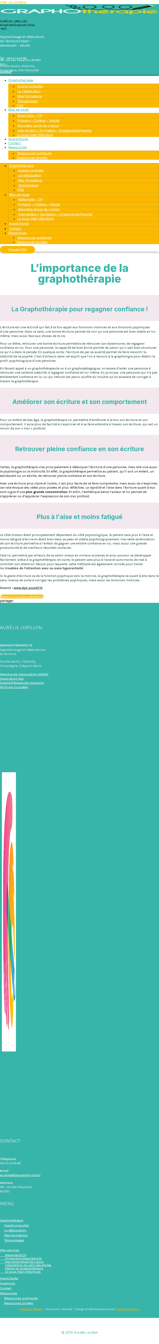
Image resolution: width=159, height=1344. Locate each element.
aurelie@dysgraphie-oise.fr (20, 1175)
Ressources (17, 147)
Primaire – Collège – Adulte (38, 121)
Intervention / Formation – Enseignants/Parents (54, 130)
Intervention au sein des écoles (28, 1265)
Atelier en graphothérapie (24, 1268)
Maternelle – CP (29, 116)
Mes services (18, 110)
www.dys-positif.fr (28, 588)
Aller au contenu (13, 2)
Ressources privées (32, 158)
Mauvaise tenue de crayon (38, 125)
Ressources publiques (34, 153)
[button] (79, 601)
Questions (7, 1283)
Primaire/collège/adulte (20, 1258)
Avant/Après (18, 139)
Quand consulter (30, 86)
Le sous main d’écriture (35, 135)
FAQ (20, 105)
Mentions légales (31, 1309)
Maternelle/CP (13, 1255)
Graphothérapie (20, 80)
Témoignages (27, 101)
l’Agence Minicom (127, 1309)
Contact (14, 143)
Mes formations (29, 96)
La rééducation (29, 91)
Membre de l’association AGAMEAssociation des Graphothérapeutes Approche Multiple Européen (24, 680)
